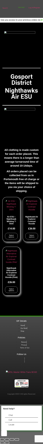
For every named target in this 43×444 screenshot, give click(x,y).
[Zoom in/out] (2, 439)
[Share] (12, 439)
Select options (11, 236)
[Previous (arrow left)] (2, 443)
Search (5, 8)
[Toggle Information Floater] (4, 433)
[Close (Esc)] (17, 439)
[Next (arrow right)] (7, 443)
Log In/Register (34, 8)
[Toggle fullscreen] (7, 439)
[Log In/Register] (30, 4)
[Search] (3, 3)
